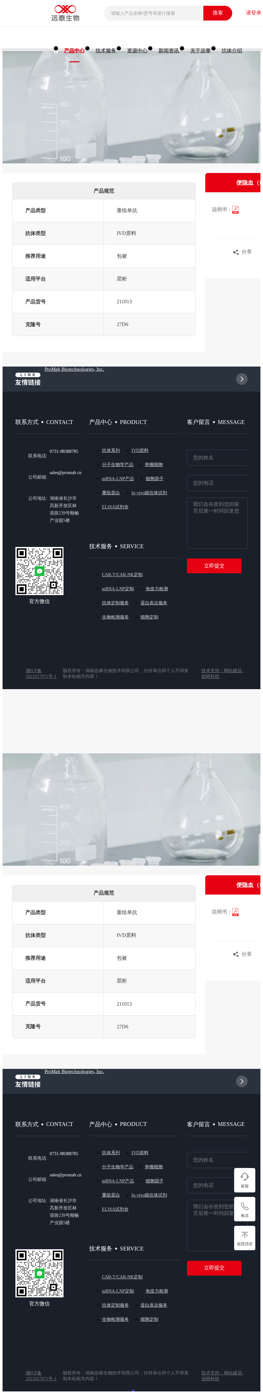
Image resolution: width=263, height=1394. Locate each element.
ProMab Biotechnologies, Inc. (74, 369)
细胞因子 (155, 478)
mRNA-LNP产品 (118, 478)
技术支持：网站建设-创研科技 (222, 673)
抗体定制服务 (115, 603)
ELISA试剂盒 (115, 507)
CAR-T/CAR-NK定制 (122, 574)
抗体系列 (111, 450)
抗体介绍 (232, 50)
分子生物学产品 (117, 464)
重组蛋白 (111, 492)
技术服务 (106, 50)
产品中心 (74, 50)
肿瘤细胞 (154, 464)
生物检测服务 (115, 617)
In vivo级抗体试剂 (149, 492)
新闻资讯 (168, 50)
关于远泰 (200, 50)
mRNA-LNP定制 (118, 588)
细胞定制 (149, 617)
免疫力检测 (157, 588)
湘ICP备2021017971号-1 (41, 673)
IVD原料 (140, 450)
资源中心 (137, 50)
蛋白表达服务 (153, 603)
